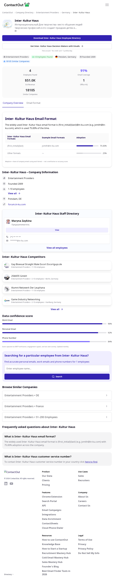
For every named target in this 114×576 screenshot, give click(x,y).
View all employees (57, 247)
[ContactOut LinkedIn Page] (6, 527)
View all (55, 309)
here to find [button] (91, 461)
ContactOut (7, 12)
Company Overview (13, 102)
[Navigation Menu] (107, 4)
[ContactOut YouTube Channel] (11, 527)
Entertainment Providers (47, 12)
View (57, 230)
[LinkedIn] (15, 31)
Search (59, 376)
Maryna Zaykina (22, 220)
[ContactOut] (17, 4)
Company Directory (24, 12)
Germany (66, 12)
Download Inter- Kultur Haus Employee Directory (57, 38)
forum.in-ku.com (17, 204)
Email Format (33, 102)
